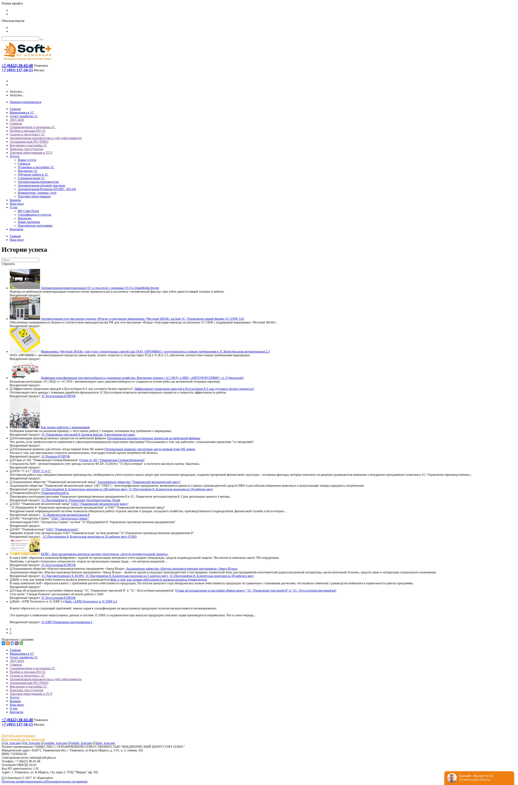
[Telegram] (12, 643)
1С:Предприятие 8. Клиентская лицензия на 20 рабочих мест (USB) (90, 536)
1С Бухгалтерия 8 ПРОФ (58, 396)
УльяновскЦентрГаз (55, 493)
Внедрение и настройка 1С (28, 145)
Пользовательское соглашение (67, 781)
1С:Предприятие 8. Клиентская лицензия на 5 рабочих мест (126, 576)
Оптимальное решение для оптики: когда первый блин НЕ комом (149, 449)
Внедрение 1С (28, 171)
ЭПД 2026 (17, 120)
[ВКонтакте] (3, 643)
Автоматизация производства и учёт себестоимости (46, 138)
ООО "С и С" (42, 471)
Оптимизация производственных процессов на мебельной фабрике (153, 438)
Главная (15, 109)
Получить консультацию (18, 735)
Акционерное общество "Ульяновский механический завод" (139, 482)
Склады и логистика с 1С (27, 134)
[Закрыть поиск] (41, 39)
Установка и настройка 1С (36, 167)
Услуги (14, 156)
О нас (14, 207)
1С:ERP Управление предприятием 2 (66, 622)
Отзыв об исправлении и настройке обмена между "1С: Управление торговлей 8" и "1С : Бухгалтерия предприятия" (256, 590)
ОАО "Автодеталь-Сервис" (70, 518)
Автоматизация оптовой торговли (41, 185)
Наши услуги (27, 160)
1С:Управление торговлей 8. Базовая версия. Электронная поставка (88, 434)
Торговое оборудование (34, 196)
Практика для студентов (26, 149)
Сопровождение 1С (31, 178)
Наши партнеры (29, 222)
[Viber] (17, 643)
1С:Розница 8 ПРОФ (55, 456)
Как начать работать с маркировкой (65, 427)
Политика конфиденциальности (24, 781)
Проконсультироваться (25, 102)
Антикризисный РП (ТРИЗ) (29, 141)
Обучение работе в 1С (33, 174)
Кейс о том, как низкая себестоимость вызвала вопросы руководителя (158, 579)
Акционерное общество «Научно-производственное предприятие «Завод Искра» (182, 568)
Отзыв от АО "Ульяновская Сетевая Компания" (112, 460)
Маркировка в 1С (22, 112)
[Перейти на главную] (27, 61)
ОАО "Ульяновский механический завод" (100, 504)
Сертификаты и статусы (34, 214)
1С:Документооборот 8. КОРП (62, 576)
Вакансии (24, 218)
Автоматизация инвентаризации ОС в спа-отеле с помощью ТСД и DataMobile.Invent (100, 288)
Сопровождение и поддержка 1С (32, 127)
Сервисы (16, 123)
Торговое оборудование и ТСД (31, 152)
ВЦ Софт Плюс (28, 211)
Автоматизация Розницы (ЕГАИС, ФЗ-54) (47, 189)
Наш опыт (17, 203)
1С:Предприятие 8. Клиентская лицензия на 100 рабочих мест (84, 489)
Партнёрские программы (35, 225)
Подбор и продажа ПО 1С (28, 130)
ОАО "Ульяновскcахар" (62, 529)
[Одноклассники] (8, 643)
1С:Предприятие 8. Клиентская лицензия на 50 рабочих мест (171, 489)
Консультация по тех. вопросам (23, 739)
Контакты (16, 229)
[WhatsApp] (21, 643)
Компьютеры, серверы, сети (37, 192)
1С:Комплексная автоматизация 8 (66, 514)
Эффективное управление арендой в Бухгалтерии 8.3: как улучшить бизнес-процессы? (194, 388)
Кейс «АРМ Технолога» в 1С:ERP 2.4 (91, 601)
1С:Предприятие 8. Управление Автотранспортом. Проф (80, 500)
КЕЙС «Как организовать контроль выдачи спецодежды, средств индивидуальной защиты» (104, 554)
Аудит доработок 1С (24, 116)
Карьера (15, 200)
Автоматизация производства (38, 181)
